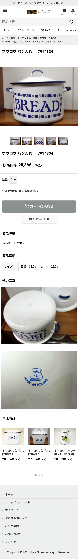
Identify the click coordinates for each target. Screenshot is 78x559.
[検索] (71, 22)
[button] (5, 12)
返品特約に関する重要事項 (21, 191)
